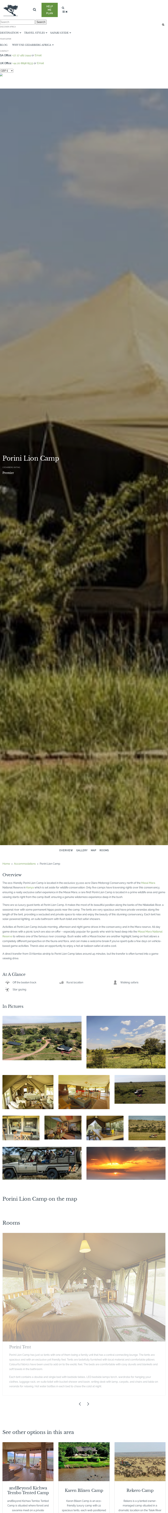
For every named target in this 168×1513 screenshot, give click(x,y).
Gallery (82, 850)
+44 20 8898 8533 (22, 63)
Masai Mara (148, 882)
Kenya (30, 887)
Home (6, 863)
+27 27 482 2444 (21, 55)
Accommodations (25, 863)
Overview (66, 850)
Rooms (104, 850)
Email (38, 55)
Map (93, 850)
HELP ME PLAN (49, 10)
